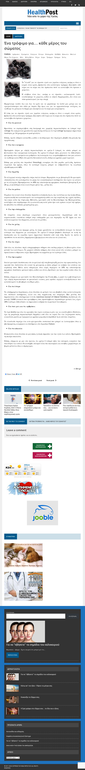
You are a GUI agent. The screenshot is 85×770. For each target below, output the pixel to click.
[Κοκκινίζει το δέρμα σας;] (12, 702)
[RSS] (79, 5)
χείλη (64, 57)
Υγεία (7, 1)
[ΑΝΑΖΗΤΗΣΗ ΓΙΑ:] (69, 28)
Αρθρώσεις (16, 54)
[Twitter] (75, 5)
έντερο (41, 54)
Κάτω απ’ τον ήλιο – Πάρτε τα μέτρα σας (36, 686)
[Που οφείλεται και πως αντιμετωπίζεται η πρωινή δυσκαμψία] (72, 403)
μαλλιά (73, 54)
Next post (50, 380)
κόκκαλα (65, 54)
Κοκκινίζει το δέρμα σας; (30, 697)
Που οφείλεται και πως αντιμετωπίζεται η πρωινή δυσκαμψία (71, 408)
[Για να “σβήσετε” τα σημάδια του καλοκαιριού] (25, 641)
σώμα (43, 57)
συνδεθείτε (33, 435)
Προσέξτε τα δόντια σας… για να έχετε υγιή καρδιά (51, 408)
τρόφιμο (57, 57)
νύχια (37, 57)
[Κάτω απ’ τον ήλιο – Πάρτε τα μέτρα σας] (12, 690)
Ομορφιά (33, 1)
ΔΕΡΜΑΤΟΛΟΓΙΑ (13, 669)
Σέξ (70, 1)
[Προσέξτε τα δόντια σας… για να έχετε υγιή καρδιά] (52, 402)
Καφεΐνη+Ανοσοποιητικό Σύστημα (18, 736)
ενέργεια (34, 54)
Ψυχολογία (54, 1)
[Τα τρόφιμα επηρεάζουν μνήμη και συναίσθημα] (33, 403)
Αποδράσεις (44, 1)
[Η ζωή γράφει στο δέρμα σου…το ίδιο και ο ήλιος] (12, 713)
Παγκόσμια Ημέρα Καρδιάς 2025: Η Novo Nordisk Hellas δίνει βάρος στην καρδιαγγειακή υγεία (12, 410)
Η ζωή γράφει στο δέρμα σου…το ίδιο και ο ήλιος (40, 708)
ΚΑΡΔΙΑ (58, 54)
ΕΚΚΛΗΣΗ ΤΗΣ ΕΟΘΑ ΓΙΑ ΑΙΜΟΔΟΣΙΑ (19, 745)
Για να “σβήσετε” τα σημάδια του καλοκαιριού (32, 644)
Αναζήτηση (10, 612)
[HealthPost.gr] (42, 14)
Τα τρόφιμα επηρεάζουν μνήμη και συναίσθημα (32, 408)
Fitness (63, 1)
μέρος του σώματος (11, 57)
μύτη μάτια (29, 57)
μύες (21, 57)
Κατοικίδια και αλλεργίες (15, 731)
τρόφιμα (50, 57)
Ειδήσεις (15, 1)
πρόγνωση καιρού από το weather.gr (22, 476)
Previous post (36, 380)
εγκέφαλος (25, 54)
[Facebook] (71, 5)
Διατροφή (24, 1)
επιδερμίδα (49, 54)
